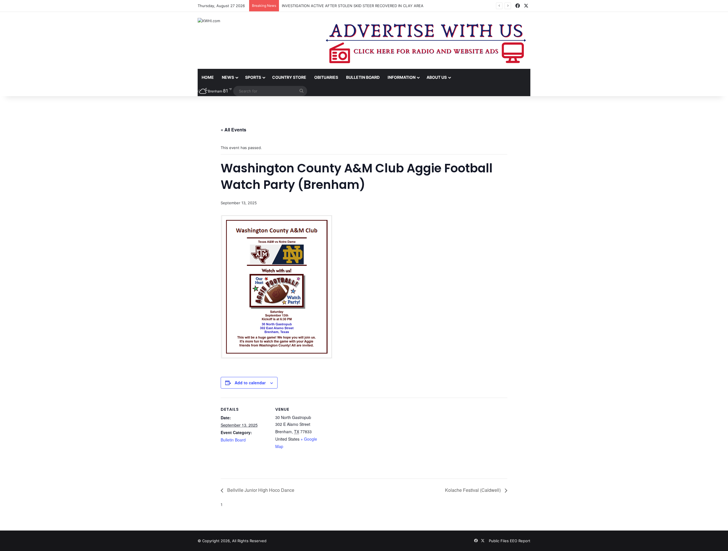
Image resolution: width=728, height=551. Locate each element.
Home (208, 77)
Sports (253, 77)
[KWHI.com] (209, 21)
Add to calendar (250, 382)
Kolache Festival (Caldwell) (473, 490)
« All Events (233, 129)
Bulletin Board (363, 77)
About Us (437, 77)
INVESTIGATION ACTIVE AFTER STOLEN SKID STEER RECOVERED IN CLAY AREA (352, 5)
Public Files (499, 540)
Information (401, 77)
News (228, 77)
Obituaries (326, 77)
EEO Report (520, 540)
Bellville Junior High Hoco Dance (260, 490)
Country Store (289, 77)
